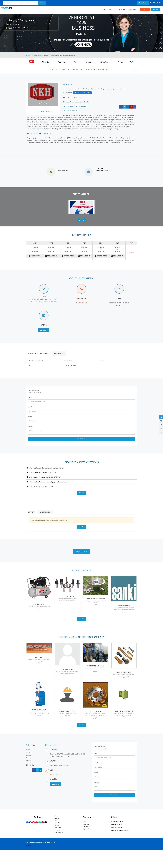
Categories (112, 10)
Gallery (76, 62)
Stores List (86, 824)
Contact (89, 62)
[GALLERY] (161, 421)
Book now (155, 9)
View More (82, 526)
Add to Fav (74, 69)
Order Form (105, 62)
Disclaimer (57, 830)
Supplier (86, 102)
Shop (84, 821)
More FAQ (81, 492)
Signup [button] (159, 2)
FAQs (132, 62)
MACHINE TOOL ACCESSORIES (43, 55)
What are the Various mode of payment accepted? (47, 482)
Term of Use (58, 827)
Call (145, 9)
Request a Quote (102, 69)
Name (30, 397)
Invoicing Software (116, 824)
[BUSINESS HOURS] (161, 425)
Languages (59, 353)
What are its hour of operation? (40, 486)
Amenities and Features (38, 353)
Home (28, 55)
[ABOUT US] (161, 417)
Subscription (133, 10)
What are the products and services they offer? (46, 468)
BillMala (114, 817)
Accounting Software (117, 821)
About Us (45, 62)
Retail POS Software (116, 827)
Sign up (57, 818)
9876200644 (83, 303)
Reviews (29, 760)
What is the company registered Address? (44, 477)
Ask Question (45, 512)
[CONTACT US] (161, 433)
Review (120, 62)
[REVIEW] (161, 429)
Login (56, 820)
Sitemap (28, 755)
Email (30, 407)
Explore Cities (87, 829)
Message (30, 426)
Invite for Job (88, 69)
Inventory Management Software (120, 830)
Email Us (44, 330)
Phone (30, 416)
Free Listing (143, 2)
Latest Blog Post (59, 832)
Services (122, 10)
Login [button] (153, 2)
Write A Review (60, 69)
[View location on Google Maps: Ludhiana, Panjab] (6, 24)
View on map (119, 305)
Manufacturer (79, 102)
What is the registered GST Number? (42, 472)
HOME (103, 10)
